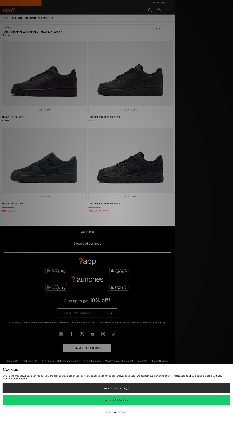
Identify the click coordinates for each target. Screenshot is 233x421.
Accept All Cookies (116, 400)
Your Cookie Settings (116, 388)
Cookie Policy (20, 378)
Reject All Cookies (116, 412)
